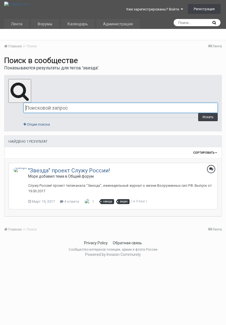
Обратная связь (127, 243)
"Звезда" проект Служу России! (69, 170)
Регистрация (204, 9)
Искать (208, 117)
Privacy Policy (96, 243)
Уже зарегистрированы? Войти (153, 9)
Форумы (44, 24)
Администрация (118, 24)
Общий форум (81, 176)
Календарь (78, 24)
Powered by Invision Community (113, 254)
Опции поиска (38, 124)
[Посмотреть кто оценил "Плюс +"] (87, 201)
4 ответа (71, 201)
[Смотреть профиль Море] (20, 170)
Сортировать (204, 152)
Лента (16, 24)
